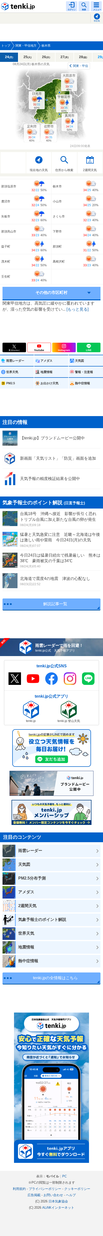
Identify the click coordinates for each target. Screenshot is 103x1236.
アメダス (46, 360)
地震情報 (46, 372)
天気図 (79, 360)
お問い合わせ (53, 1195)
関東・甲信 (80, 66)
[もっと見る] (77, 309)
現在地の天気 (39, 170)
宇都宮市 (64, 103)
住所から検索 (64, 170)
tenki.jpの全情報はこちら (55, 978)
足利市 (32, 133)
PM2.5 (10, 383)
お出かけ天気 (49, 383)
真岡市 (69, 122)
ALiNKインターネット (58, 1207)
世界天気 (12, 372)
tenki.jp (19, 6)
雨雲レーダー (15, 360)
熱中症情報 (82, 383)
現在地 (97, 21)
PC (64, 1176)
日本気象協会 (58, 1201)
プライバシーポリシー (45, 1189)
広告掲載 (34, 1195)
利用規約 (19, 1189)
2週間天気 (90, 170)
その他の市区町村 (52, 292)
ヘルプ (71, 1195)
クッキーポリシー (77, 1189)
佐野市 (49, 133)
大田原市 (69, 82)
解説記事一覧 (55, 604)
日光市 (37, 100)
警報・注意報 (84, 372)
